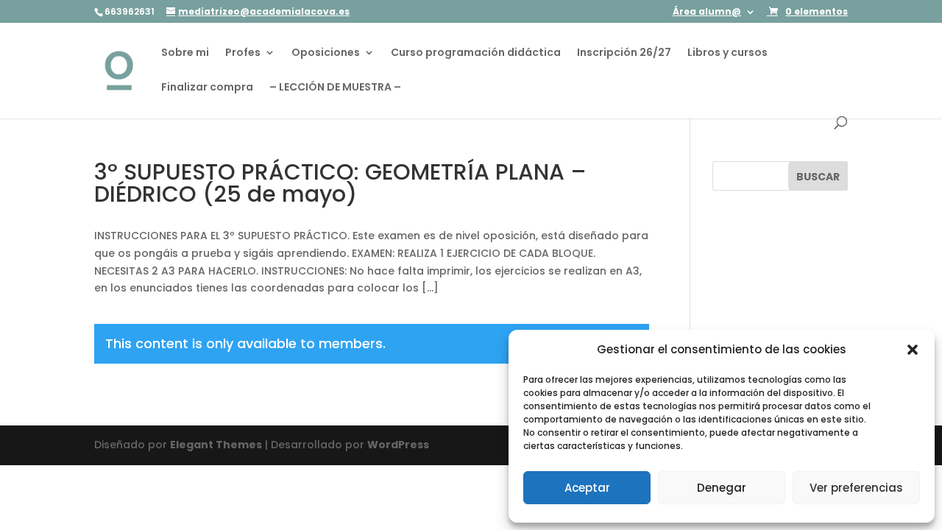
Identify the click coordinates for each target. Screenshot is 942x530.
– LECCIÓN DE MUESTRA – (335, 88)
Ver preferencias (856, 487)
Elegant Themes (216, 444)
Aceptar (587, 487)
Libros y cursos (727, 53)
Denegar (721, 487)
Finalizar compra (207, 88)
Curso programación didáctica (476, 53)
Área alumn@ (707, 12)
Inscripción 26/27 (624, 53)
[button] (912, 349)
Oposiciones (325, 53)
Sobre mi (185, 53)
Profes (243, 53)
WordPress (398, 444)
